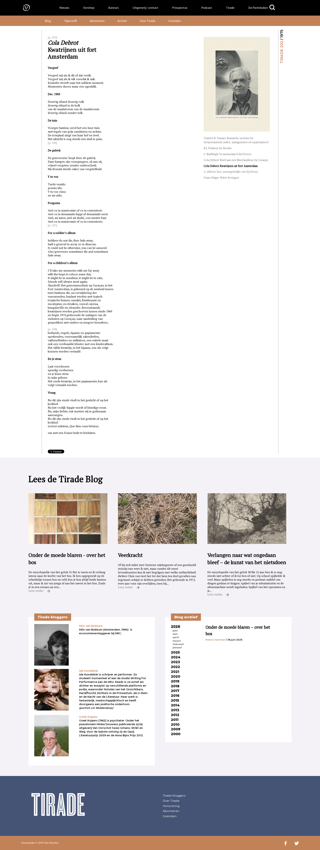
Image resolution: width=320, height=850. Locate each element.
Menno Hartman (216, 639)
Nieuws (64, 8)
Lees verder (36, 591)
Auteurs (113, 8)
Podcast (206, 8)
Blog (48, 21)
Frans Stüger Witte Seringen (221, 177)
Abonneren (97, 21)
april (176, 637)
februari (178, 644)
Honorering (171, 806)
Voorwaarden (28, 842)
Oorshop (88, 8)
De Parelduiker (258, 8)
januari (177, 647)
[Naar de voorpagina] (23, 7)
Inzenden (174, 21)
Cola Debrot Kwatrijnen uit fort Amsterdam (231, 166)
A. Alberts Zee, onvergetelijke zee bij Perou (231, 171)
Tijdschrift (70, 21)
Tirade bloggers (174, 795)
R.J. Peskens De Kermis (217, 148)
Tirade (230, 8)
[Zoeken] (272, 7)
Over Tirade (147, 21)
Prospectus (179, 8)
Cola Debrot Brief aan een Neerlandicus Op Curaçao (236, 160)
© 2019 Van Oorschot (47, 842)
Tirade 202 (281, 52)
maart (177, 640)
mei (175, 633)
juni (175, 630)
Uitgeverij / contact (145, 8)
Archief (122, 21)
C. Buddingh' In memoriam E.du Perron (227, 154)
